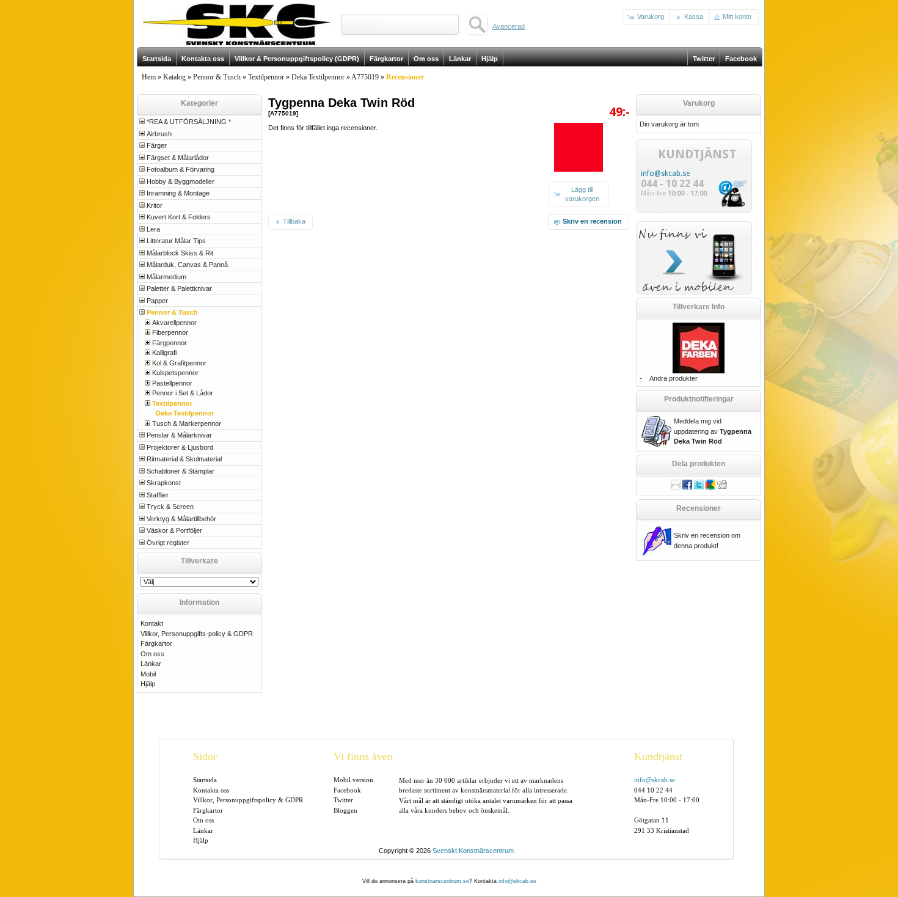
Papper (157, 300)
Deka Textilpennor (318, 77)
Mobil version (353, 779)
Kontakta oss (211, 790)
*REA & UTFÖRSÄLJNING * (189, 121)
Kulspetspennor (175, 372)
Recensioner (698, 508)
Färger (157, 145)
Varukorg (699, 103)
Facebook (347, 790)
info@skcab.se (665, 173)
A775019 (365, 77)
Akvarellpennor (174, 322)
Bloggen (345, 810)
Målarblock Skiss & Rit (180, 253)
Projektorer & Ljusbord (180, 447)
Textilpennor (266, 77)
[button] (646, 17)
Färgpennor (169, 342)
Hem (149, 77)
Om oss (152, 653)
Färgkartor (156, 643)
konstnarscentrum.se (442, 881)
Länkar (151, 663)
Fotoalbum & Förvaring (180, 169)
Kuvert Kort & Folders (179, 217)
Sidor (205, 756)
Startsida (205, 779)
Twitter (343, 800)
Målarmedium (166, 276)
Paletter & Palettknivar (179, 288)
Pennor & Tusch (217, 77)
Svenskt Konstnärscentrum (473, 850)
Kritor (154, 205)
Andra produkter (673, 378)
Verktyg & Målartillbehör (181, 518)
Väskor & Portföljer (174, 530)
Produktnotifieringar (699, 399)
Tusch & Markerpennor (186, 423)
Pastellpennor (172, 383)
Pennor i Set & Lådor (182, 393)
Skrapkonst (164, 482)
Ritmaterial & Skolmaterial (184, 459)
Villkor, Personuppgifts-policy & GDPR (197, 633)
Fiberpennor (170, 332)
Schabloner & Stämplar (180, 471)
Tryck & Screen (170, 506)
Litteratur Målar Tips (176, 240)
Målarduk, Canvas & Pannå (187, 264)
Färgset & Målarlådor (178, 157)
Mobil (148, 674)
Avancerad (508, 26)
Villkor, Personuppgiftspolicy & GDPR (248, 800)
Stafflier (158, 495)
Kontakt (152, 623)
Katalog (174, 77)
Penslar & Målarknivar (179, 435)
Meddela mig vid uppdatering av (712, 431)
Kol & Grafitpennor (179, 363)
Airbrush (159, 133)
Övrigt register (168, 542)
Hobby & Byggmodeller (180, 181)
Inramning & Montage (178, 193)
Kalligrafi (164, 352)
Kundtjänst (658, 756)
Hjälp (148, 683)
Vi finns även (363, 756)
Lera (153, 229)
